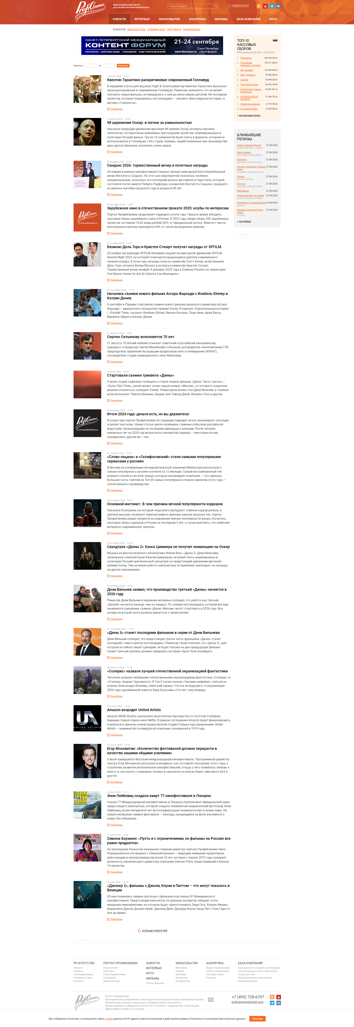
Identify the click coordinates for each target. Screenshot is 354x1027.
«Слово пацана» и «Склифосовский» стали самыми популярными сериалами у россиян (164, 459)
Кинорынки (182, 977)
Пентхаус (242, 159)
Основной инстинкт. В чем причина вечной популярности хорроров (165, 504)
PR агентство (84, 963)
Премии (180, 971)
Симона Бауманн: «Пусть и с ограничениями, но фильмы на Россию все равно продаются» (169, 840)
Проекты (78, 971)
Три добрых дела (249, 84)
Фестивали (181, 968)
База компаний (249, 19)
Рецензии (211, 977)
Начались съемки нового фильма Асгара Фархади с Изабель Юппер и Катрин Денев (167, 295)
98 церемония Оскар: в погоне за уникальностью (149, 122)
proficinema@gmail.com (247, 1002)
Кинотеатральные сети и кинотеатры (257, 971)
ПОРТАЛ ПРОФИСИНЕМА (120, 963)
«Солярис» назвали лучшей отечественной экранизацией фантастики (167, 671)
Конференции (183, 981)
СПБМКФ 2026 (156, 29)
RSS (259, 6)
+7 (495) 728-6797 (248, 997)
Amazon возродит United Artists (134, 710)
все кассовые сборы (249, 115)
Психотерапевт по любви (250, 195)
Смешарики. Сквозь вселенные (250, 90)
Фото (273, 19)
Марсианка (243, 191)
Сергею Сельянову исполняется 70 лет (140, 337)
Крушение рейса (249, 109)
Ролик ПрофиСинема (114, 974)
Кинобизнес (191, 29)
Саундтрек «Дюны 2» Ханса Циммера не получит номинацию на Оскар (168, 546)
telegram (272, 6)
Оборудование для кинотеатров (255, 977)
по (100, 65)
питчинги (174, 29)
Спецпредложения (83, 974)
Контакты (79, 981)
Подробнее (116, 109)
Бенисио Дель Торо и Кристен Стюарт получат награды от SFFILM (164, 247)
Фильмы (221, 19)
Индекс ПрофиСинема (218, 968)
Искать (216, 6)
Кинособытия (169, 19)
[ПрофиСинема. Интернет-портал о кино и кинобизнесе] (90, 7)
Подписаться (240, 5)
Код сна (241, 183)
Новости (119, 19)
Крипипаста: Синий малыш (251, 202)
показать (123, 65)
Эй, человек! (246, 70)
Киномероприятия (248, 981)
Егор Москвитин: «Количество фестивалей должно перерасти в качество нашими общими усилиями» (162, 750)
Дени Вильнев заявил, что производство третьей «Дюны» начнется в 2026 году (167, 591)
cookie (109, 1018)
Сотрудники (109, 977)
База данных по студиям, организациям (259, 968)
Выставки (181, 974)
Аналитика (197, 19)
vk (278, 6)
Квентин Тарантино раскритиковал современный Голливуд (158, 80)
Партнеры (108, 971)
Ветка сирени (244, 152)
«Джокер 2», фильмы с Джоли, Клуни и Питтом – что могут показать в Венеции (168, 887)
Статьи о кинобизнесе (217, 971)
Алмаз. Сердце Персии (249, 145)
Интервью (142, 19)
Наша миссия (110, 968)
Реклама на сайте (83, 977)
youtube (265, 6)
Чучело (241, 176)
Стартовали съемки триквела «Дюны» (140, 375)
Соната (244, 80)
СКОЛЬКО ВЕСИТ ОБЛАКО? (249, 98)
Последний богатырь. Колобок (250, 64)
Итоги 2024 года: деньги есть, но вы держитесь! (148, 414)
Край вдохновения (250, 104)
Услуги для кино (246, 974)
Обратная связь (111, 981)
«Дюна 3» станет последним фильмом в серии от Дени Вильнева (163, 632)
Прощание (245, 58)
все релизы (245, 221)
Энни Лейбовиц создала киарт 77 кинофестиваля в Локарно (159, 795)
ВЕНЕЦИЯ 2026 (136, 29)
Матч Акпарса (247, 75)
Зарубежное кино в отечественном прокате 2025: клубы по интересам (168, 208)
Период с (78, 65)
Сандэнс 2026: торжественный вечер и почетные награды (157, 165)
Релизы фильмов (155, 983)
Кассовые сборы (215, 974)
